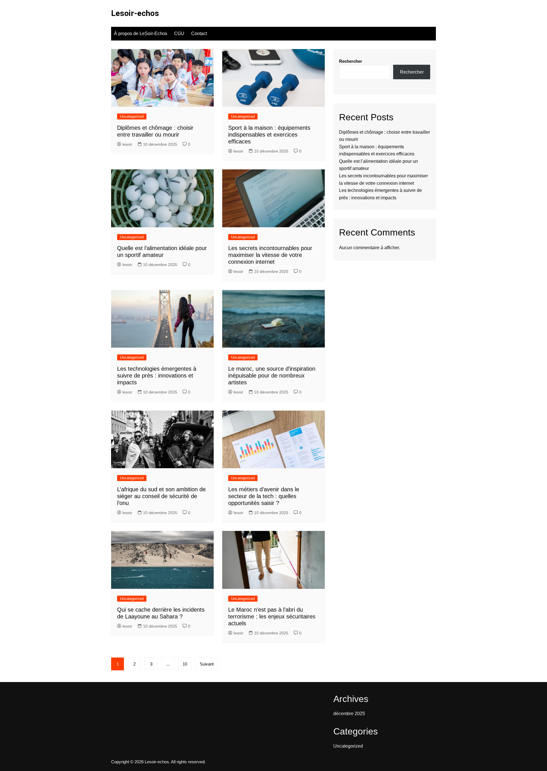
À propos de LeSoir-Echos (140, 33)
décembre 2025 (349, 713)
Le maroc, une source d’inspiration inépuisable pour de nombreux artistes (271, 376)
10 (185, 664)
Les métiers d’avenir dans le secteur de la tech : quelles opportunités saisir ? (263, 496)
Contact (199, 33)
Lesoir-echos (135, 13)
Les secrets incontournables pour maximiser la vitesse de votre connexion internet (270, 255)
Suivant (207, 664)
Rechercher (350, 61)
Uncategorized (132, 116)
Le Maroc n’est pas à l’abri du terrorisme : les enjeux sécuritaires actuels (271, 616)
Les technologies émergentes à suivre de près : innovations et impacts (156, 376)
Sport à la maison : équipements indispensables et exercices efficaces (269, 135)
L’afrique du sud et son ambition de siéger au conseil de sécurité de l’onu (161, 496)
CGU (179, 33)
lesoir (127, 144)
